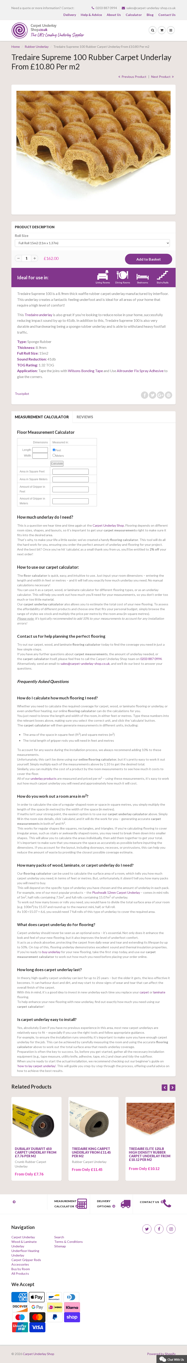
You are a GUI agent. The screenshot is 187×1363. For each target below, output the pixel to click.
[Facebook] (159, 1229)
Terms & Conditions (68, 1242)
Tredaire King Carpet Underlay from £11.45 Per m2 (91, 1152)
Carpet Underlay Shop (108, 525)
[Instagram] (171, 1229)
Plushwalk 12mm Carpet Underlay (116, 892)
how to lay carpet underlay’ (37, 1066)
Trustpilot (22, 394)
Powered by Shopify (161, 1354)
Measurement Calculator (42, 417)
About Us (114, 15)
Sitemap (60, 1246)
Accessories (20, 1264)
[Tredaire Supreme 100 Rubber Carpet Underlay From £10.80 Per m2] (93, 149)
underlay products (44, 778)
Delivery (69, 15)
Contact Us (167, 15)
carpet (144, 992)
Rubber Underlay (37, 46)
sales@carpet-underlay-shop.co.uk (151, 8)
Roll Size (22, 236)
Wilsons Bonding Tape (85, 370)
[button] (171, 1358)
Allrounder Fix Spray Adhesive (140, 370)
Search (59, 1237)
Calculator (134, 15)
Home (15, 46)
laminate (159, 992)
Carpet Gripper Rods (26, 1260)
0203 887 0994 (106, 8)
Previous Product (133, 77)
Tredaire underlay (38, 314)
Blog (150, 15)
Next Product (161, 77)
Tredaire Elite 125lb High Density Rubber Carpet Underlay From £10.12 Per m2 (149, 1154)
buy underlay (51, 952)
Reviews (85, 417)
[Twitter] (146, 1229)
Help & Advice (91, 15)
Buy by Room (20, 1269)
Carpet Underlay (23, 1237)
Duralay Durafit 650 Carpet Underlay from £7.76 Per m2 (35, 1152)
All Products (20, 1273)
